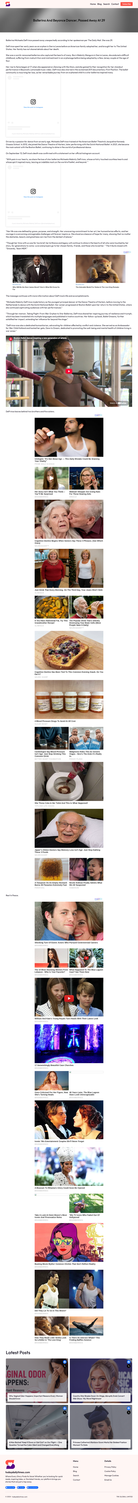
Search (76, 1475)
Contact (76, 1480)
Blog (75, 1471)
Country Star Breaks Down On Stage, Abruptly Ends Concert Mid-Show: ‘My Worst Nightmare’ (99, 1397)
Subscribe (126, 4)
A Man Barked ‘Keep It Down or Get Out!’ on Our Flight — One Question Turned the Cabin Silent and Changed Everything (35, 1443)
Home (75, 1467)
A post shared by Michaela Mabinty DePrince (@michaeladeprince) (33, 134)
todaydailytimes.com (17, 1472)
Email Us (108, 1480)
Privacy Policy (110, 1467)
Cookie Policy (110, 1471)
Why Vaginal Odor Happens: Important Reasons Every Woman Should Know (36, 1397)
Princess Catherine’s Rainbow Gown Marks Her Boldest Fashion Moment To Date (100, 1443)
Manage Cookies (111, 1475)
